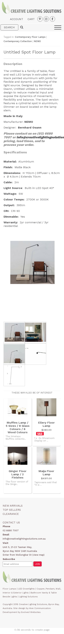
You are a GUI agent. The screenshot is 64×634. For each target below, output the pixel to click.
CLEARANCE (11, 514)
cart (31, 19)
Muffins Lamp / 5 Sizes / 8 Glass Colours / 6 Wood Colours (18, 427)
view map (38, 554)
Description (13, 64)
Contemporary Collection (18, 41)
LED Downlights (26, 588)
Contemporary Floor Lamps (30, 37)
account (16, 19)
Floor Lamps (9, 588)
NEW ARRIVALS (13, 505)
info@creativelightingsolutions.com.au (24, 538)
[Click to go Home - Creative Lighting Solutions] (31, 12)
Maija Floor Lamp (46, 473)
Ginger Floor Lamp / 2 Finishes (17, 474)
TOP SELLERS (12, 509)
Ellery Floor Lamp (46, 424)
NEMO (37, 41)
